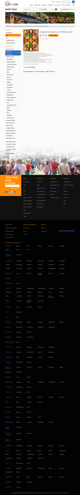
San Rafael (40, 268)
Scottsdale (61, 246)
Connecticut (9, 283)
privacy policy (59, 492)
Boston (18, 342)
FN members (9, 32)
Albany (18, 397)
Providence (19, 427)
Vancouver (18, 254)
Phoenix (40, 246)
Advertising (43, 231)
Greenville (29, 433)
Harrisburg (29, 422)
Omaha (29, 377)
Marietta (40, 307)
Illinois (8, 322)
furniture (9, 77)
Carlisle (18, 422)
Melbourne (40, 292)
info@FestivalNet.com (67, 231)
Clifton (28, 382)
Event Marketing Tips (55, 185)
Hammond (18, 337)
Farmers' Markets (27, 207)
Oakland (8, 264)
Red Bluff (29, 264)
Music (24, 185)
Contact (25, 234)
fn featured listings (11, 144)
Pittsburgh (51, 422)
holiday (9, 82)
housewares (10, 87)
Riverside (40, 264)
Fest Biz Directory (10, 231)
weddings (9, 115)
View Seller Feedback (39, 71)
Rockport (18, 458)
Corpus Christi (62, 450)
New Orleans (30, 337)
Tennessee (9, 445)
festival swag (9, 125)
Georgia (8, 307)
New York (8, 397)
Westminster (51, 347)
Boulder (29, 273)
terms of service (41, 492)
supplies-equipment (11, 130)
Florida (8, 288)
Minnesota (9, 357)
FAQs (65, 203)
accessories (9, 54)
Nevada (8, 392)
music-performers (10, 123)
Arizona (8, 246)
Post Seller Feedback (28, 71)
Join (65, 188)
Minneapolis (30, 357)
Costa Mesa (19, 260)
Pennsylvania (10, 422)
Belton (28, 450)
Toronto (29, 412)
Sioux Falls (18, 439)
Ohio (7, 402)
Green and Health (27, 197)
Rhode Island (8, 428)
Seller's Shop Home (50, 71)
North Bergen (52, 382)
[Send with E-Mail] (34, 67)
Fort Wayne (29, 327)
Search (25, 216)
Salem (39, 417)
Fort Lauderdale (41, 288)
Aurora (18, 273)
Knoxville (40, 445)
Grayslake (40, 322)
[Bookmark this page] (15, 192)
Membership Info (67, 181)
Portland (29, 417)
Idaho (7, 317)
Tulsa (28, 407)
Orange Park (19, 296)
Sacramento (51, 264)
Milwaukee (18, 482)
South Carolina (8, 434)
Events (25, 178)
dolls (8, 72)
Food (24, 194)
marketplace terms (50, 492)
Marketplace (37, 5)
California (9, 260)
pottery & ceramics (11, 105)
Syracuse (61, 397)
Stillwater (51, 357)
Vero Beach (19, 300)
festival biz (57, 5)
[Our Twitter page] (12, 192)
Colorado (9, 273)
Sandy (28, 463)
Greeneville (29, 445)
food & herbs (10, 74)
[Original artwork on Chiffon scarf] (31, 40)
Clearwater (19, 288)
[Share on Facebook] (28, 67)
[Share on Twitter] (29, 67)
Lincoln (18, 377)
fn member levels (10, 146)
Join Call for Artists (54, 197)
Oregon (8, 417)
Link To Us (66, 197)
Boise (17, 317)
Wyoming (8, 487)
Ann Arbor (18, 352)
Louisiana (8, 337)
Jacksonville (8, 292)
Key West (18, 292)
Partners (65, 194)
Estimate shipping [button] (44, 38)
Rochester (51, 397)
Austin (17, 450)
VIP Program (53, 188)
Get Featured (53, 191)
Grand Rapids (30, 352)
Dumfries (29, 468)
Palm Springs (19, 264)
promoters (44, 5)
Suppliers (66, 191)
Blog (73, 5)
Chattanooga (19, 445)
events (31, 5)
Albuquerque (19, 387)
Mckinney (61, 454)
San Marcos (40, 458)
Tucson (18, 249)
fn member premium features (11, 150)
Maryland (9, 347)
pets (8, 102)
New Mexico (9, 387)
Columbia (18, 433)
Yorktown (18, 472)
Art (24, 188)
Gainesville (61, 288)
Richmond (61, 468)
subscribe (14, 188)
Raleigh (61, 367)
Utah (7, 463)
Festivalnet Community (29, 224)
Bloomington (19, 322)
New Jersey (9, 382)
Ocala (7, 296)
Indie (24, 210)
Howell (39, 352)
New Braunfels (9, 458)
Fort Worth (18, 454)
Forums (25, 231)
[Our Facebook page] (6, 192)
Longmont (61, 273)
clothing (9, 69)
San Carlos (61, 264)
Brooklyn (29, 397)
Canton (39, 450)
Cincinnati (29, 402)
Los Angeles (62, 260)
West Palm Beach (29, 301)
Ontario (8, 412)
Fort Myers (51, 288)
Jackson (18, 487)
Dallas (7, 454)
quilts (8, 107)
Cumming (29, 307)
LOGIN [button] (53, 1)
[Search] (73, 2)
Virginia (8, 468)
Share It (25, 67)
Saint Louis (29, 362)
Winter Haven (41, 300)
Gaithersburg (41, 347)
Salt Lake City (19, 463)
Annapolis (18, 347)
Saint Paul (40, 357)
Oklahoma (9, 407)
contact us (65, 492)
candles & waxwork (11, 64)
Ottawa (18, 412)
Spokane (61, 477)
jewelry (9, 89)
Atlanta (18, 307)
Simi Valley (61, 268)
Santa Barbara (52, 268)
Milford (18, 283)
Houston (40, 454)
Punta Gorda (41, 296)
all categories (9, 135)
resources (50, 5)
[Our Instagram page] (9, 192)
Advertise (52, 194)
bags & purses (10, 56)
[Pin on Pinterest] (31, 67)
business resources (10, 133)
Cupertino (29, 260)
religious (9, 110)
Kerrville (50, 454)
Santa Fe (29, 387)
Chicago (29, 322)
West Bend (29, 482)
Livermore (51, 260)
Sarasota (61, 296)
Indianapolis (41, 327)
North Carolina (8, 368)
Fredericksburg (30, 454)
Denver (50, 273)
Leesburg (29, 292)
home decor (10, 84)
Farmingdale (41, 382)
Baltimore (29, 347)
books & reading (11, 61)
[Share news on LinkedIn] (32, 67)
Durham (40, 367)
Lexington (18, 332)
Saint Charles (52, 322)
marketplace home (10, 138)
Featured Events (27, 213)
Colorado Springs (40, 274)
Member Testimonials (68, 185)
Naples (61, 292)
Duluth (17, 357)
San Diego (8, 268)
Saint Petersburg (51, 296)
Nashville (61, 445)
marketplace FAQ (10, 40)
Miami (50, 292)
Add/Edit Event (53, 181)
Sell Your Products (10, 237)
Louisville (29, 332)
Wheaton (61, 322)
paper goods (10, 100)
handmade (8, 51)
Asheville (18, 367)
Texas (7, 450)
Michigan (8, 352)
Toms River (61, 382)
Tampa (7, 300)
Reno (28, 392)
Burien (28, 477)
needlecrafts (10, 95)
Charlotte (29, 367)
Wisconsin (9, 482)
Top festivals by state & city (13, 242)
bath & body (10, 59)
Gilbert (17, 246)
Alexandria (18, 468)
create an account (10, 42)
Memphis (51, 445)
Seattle (50, 477)
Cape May (18, 382)
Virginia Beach (9, 472)
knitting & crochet (11, 92)
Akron (17, 402)
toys (8, 112)
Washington (9, 477)
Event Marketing (9, 234)
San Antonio (30, 458)
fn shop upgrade (10, 153)
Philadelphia (41, 422)
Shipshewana (52, 327)
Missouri (8, 362)
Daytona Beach (30, 288)
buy (7, 35)
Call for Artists (26, 181)
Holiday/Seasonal (27, 200)
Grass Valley (41, 260)
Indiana (8, 327)
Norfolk (50, 468)
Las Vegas (18, 392)
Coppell (50, 450)
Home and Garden (27, 203)
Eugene (18, 417)
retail (38, 185)
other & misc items (11, 97)
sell (7, 37)
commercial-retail (10, 120)
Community (26, 228)
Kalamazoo (51, 352)
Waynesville (8, 372)
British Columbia (8, 255)
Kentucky (8, 332)
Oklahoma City (19, 407)
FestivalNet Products (11, 141)
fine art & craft (9, 49)
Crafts (24, 191)
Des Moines (19, 312)
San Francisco (19, 268)
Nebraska (8, 377)
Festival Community (66, 5)
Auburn (18, 477)
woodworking (10, 117)
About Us (43, 224)
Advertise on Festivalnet (11, 228)
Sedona (7, 249)
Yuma (28, 249)
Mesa (28, 246)
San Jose (29, 268)
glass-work (9, 79)
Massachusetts (10, 342)
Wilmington (19, 372)
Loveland (8, 278)
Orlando (29, 296)
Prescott (50, 246)
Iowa (7, 312)
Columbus (40, 402)
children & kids (10, 67)
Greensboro (51, 367)
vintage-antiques (10, 128)
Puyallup (40, 477)
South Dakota (8, 440)
